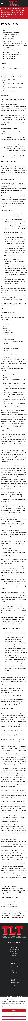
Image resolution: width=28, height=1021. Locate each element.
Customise (14, 1014)
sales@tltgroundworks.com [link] (14, 966)
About (14, 987)
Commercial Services (14, 984)
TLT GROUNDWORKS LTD (14, 996)
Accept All (14, 1010)
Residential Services (14, 982)
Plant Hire (14, 985)
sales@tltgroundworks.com (15, 87)
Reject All (14, 1018)
